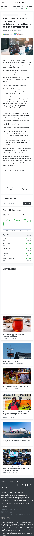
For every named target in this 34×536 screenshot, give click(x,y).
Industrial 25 (7, 249)
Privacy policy (5, 485)
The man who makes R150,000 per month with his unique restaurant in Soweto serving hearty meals (16, 413)
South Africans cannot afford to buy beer (16, 386)
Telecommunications (8, 363)
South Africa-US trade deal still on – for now (9, 190)
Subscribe (27, 203)
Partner (5, 30)
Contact (14, 485)
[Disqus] (17, 291)
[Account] (32, 2)
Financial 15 (6, 244)
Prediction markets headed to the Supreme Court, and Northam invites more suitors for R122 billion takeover (17, 468)
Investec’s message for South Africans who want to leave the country (16, 441)
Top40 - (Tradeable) (9, 259)
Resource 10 (6, 254)
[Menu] (2, 2)
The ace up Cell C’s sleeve (11, 361)
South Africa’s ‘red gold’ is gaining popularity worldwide (13, 335)
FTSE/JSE (4, 7)
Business (5, 417)
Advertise (22, 485)
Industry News (23, 15)
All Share (6, 234)
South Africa (6, 338)
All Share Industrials (9, 239)
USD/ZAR (29, 7)
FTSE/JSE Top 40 (18, 7)
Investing (5, 472)
